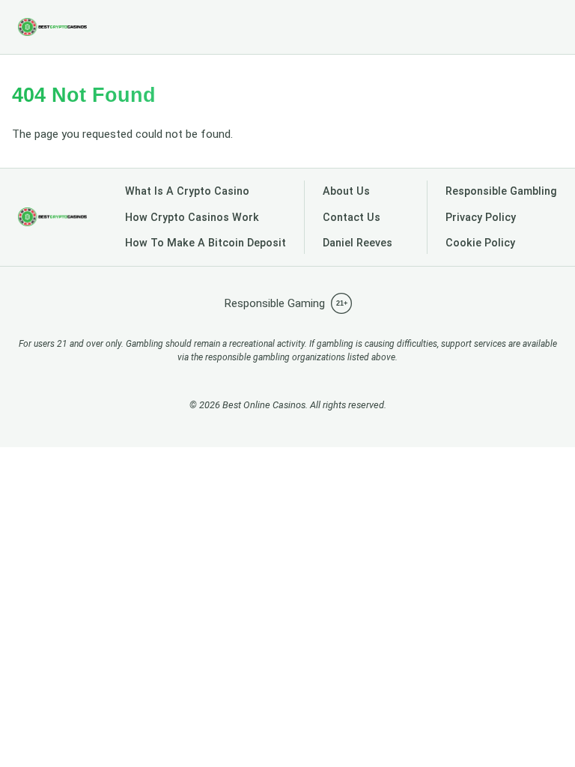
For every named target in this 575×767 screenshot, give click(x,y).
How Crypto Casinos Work (192, 217)
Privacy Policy (480, 217)
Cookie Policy (480, 243)
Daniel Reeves (357, 243)
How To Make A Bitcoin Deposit (205, 243)
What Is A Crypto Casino (187, 191)
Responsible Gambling (501, 191)
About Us (346, 191)
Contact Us (351, 217)
